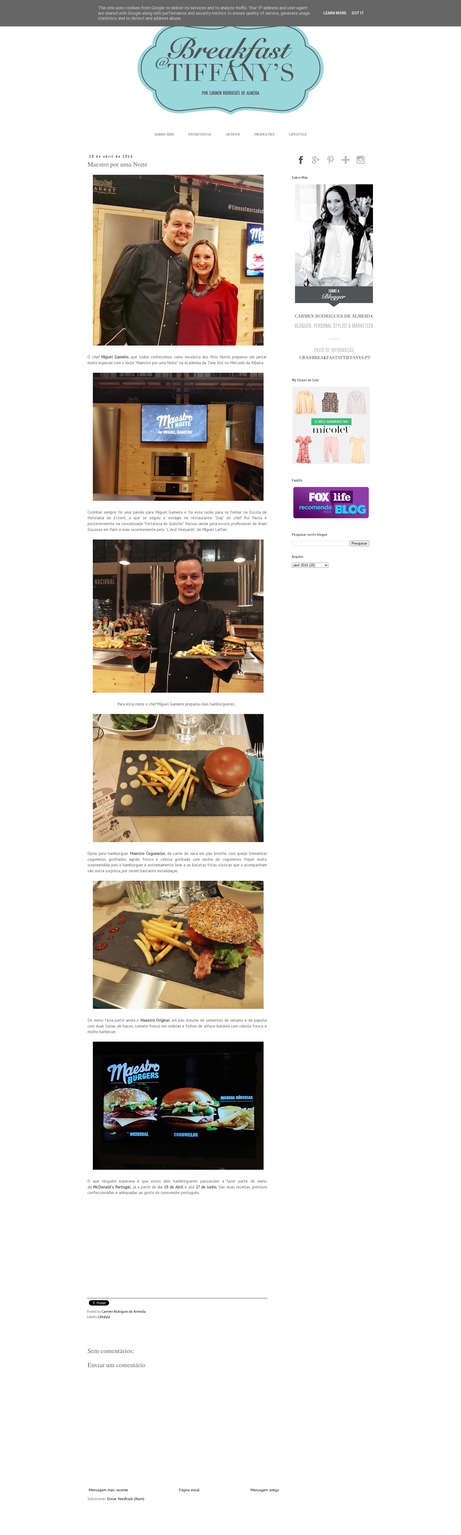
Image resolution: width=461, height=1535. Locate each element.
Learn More (334, 13)
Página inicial (189, 1490)
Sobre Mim (164, 134)
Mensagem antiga (265, 1490)
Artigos (232, 134)
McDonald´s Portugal (111, 1186)
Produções (265, 134)
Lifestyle (298, 134)
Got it (358, 13)
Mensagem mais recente (108, 1490)
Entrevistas (199, 134)
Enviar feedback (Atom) (125, 1498)
